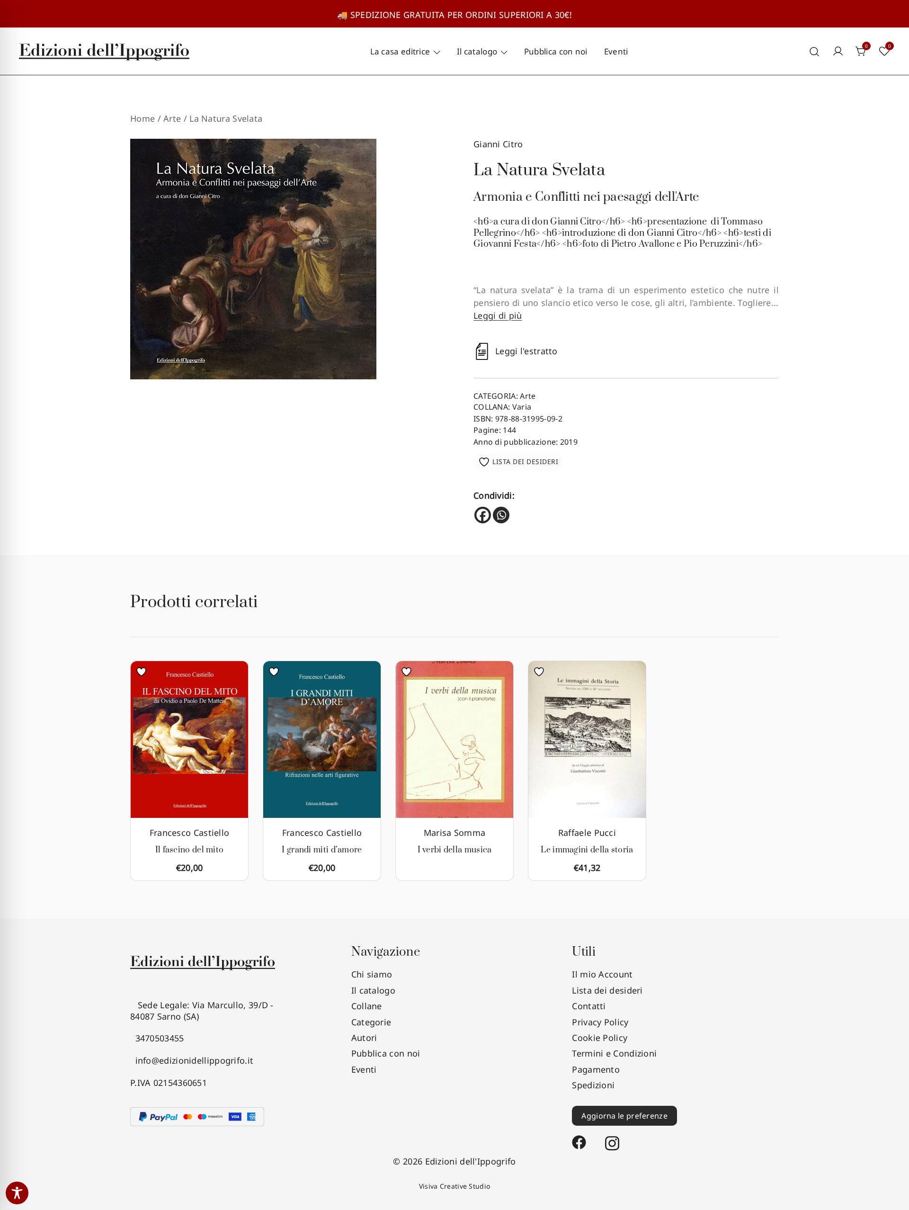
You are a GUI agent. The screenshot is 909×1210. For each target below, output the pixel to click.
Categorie (371, 1022)
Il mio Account (602, 974)
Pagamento (596, 1069)
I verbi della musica (455, 850)
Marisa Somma (455, 832)
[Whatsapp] (501, 515)
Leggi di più (497, 315)
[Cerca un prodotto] (814, 51)
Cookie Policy (599, 1037)
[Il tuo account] (838, 51)
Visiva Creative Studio (454, 1186)
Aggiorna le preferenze (624, 1116)
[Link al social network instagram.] (612, 1138)
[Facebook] (482, 515)
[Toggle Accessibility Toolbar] (17, 1193)
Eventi (616, 51)
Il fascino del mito (189, 850)
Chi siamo (371, 974)
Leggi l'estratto (526, 351)
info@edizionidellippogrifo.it (191, 1060)
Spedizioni (593, 1085)
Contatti (589, 1006)
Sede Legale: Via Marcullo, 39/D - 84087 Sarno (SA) (202, 1010)
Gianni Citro (498, 144)
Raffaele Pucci (587, 832)
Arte (172, 118)
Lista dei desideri (607, 990)
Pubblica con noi (556, 51)
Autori (364, 1037)
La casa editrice (400, 51)
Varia (522, 407)
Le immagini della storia (587, 850)
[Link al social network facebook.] (579, 1138)
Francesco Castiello (190, 832)
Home (142, 118)
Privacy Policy (600, 1022)
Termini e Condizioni (614, 1053)
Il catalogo (477, 51)
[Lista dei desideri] (143, 672)
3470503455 (157, 1038)
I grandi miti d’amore (322, 850)
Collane (366, 1006)
